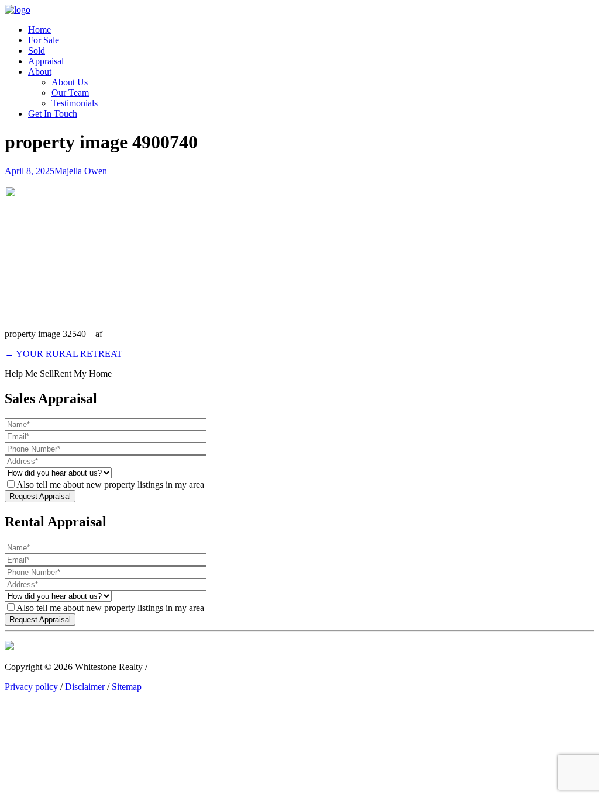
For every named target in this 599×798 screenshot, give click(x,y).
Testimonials (74, 103)
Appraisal (46, 61)
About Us (69, 82)
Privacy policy (31, 687)
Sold (36, 50)
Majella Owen (80, 171)
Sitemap (127, 687)
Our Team (70, 93)
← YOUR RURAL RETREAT (63, 354)
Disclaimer (85, 687)
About (39, 72)
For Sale (43, 40)
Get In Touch (52, 114)
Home (39, 29)
